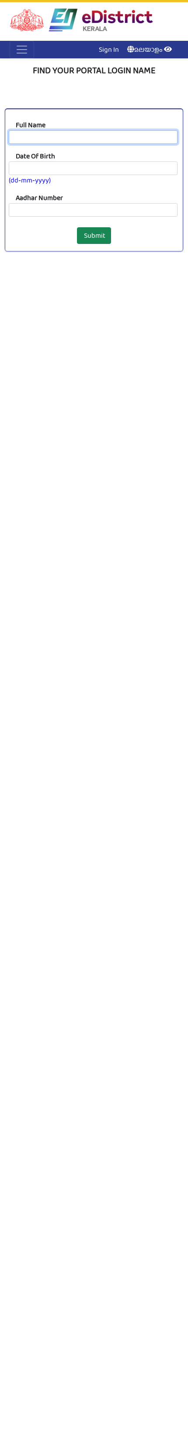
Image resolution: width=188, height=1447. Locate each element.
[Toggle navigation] (22, 49)
